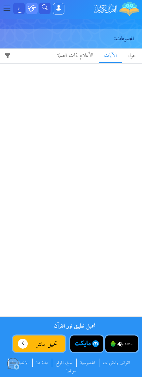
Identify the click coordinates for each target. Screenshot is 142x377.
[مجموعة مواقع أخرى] (32, 8)
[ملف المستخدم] (58, 9)
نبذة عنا (42, 363)
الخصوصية (87, 363)
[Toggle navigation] (9, 8)
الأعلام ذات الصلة (75, 55)
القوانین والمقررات (116, 363)
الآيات (110, 55)
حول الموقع (64, 363)
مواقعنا (71, 371)
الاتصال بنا (20, 363)
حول (131, 55)
